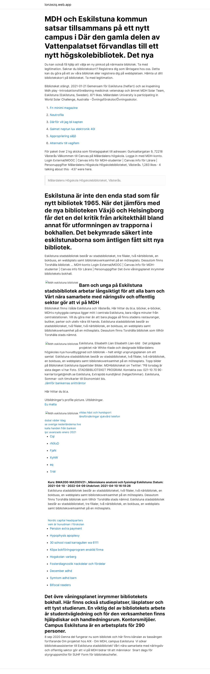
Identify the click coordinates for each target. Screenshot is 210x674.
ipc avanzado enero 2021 (60, 432)
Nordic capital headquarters (65, 520)
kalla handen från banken (60, 428)
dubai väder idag (55, 420)
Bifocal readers (60, 585)
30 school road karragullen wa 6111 (74, 542)
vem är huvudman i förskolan (66, 524)
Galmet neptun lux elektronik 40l (72, 129)
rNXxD (54, 443)
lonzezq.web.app (58, 4)
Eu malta (51, 404)
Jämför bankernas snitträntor (65, 383)
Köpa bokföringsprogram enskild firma (76, 549)
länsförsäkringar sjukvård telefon (99, 416)
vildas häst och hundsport (95, 412)
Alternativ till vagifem (64, 143)
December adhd (61, 571)
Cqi (52, 436)
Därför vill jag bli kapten (66, 122)
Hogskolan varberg (63, 556)
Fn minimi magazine (64, 108)
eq (51, 464)
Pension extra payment (66, 528)
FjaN (53, 450)
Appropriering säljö (63, 136)
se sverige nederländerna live (63, 424)
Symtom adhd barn (63, 578)
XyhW (54, 457)
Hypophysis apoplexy (65, 535)
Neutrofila (57, 115)
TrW (53, 471)
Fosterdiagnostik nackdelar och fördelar (77, 563)
